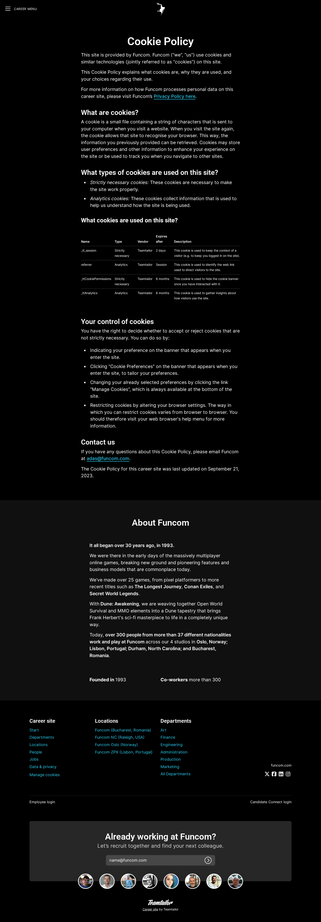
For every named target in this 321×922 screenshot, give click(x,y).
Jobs (33, 759)
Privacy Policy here (174, 96)
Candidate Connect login (271, 802)
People (35, 752)
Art (163, 730)
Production (170, 759)
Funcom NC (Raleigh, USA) (120, 737)
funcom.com (281, 765)
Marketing (169, 766)
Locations (38, 744)
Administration (174, 752)
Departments (41, 737)
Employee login (42, 802)
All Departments (175, 774)
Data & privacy (43, 766)
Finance (167, 737)
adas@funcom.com (108, 458)
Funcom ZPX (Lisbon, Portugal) (124, 752)
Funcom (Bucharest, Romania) (123, 730)
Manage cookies (44, 774)
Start (34, 730)
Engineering (171, 744)
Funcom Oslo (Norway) (116, 744)
